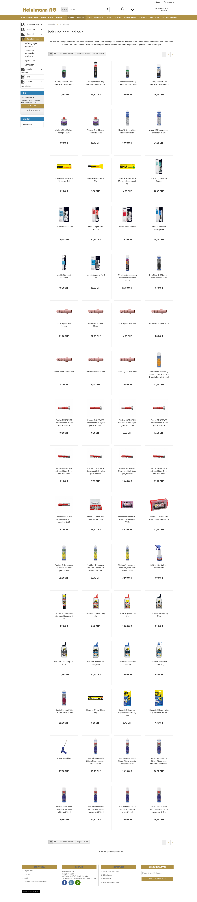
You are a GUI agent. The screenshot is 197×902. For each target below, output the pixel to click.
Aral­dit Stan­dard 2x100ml (64, 276)
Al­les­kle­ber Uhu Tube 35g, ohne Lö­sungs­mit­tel (127, 181)
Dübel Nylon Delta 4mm (127, 323)
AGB (26, 878)
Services (154, 17)
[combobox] (66, 54)
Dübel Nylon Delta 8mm (127, 372)
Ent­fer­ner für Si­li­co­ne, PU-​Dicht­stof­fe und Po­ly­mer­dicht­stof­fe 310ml (159, 374)
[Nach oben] (190, 898)
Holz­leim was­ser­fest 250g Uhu (95, 663)
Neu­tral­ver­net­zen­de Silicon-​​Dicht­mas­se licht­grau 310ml (64, 809)
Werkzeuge (47, 17)
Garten (118, 17)
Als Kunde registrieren (111, 871)
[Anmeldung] (122, 10)
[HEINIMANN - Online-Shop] (39, 9)
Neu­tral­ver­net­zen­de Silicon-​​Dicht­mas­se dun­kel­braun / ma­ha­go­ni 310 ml (159, 761)
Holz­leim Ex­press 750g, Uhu (127, 614)
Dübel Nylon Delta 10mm (64, 324)
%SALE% (143, 17)
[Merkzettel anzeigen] (133, 10)
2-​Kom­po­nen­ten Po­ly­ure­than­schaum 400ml (159, 83)
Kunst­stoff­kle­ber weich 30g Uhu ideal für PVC (159, 711)
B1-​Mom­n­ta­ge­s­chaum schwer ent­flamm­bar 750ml (127, 278)
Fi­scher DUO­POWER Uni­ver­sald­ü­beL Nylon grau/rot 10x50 (64, 423)
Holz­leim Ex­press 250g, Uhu (95, 614)
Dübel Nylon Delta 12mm (95, 324)
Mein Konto (107, 875)
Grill (108, 17)
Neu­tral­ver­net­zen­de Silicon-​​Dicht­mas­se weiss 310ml (127, 809)
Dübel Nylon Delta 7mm (95, 372)
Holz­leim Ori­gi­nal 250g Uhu (159, 614)
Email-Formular (82, 876)
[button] (50, 54)
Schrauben (29, 65)
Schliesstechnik (29, 17)
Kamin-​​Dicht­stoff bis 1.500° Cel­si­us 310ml (64, 711)
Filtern (32, 106)
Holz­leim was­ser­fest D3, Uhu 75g (159, 663)
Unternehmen (169, 17)
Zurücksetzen (32, 110)
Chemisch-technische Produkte (29, 53)
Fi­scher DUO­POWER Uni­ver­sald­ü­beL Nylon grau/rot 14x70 (159, 423)
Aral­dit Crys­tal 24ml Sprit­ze (159, 179)
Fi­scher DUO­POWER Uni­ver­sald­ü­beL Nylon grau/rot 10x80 (96, 423)
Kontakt (27, 874)
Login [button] (157, 2)
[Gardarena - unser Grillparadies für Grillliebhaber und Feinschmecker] (78, 882)
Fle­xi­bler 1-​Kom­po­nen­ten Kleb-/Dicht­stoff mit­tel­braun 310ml (95, 567)
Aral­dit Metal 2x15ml (64, 227)
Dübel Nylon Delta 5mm (159, 323)
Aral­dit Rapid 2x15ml (127, 227)
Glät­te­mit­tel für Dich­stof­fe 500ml (159, 566)
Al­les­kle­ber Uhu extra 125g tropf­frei (64, 179)
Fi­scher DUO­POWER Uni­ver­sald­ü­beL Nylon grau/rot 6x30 (96, 471)
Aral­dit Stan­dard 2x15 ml (96, 276)
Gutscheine (130, 17)
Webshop (89, 898)
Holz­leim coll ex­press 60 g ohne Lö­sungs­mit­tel (64, 616)
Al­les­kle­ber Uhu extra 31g (95, 179)
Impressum (29, 871)
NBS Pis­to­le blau (64, 758)
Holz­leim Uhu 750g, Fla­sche (64, 663)
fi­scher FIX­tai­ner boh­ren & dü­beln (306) (96, 518)
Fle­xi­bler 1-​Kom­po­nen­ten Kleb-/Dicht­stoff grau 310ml (64, 567)
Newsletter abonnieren (111, 882)
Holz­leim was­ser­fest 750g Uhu (127, 663)
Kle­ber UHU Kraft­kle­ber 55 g (95, 711)
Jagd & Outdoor (95, 17)
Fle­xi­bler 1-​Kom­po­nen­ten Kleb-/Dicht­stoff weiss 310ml (127, 567)
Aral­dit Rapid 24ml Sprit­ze (95, 228)
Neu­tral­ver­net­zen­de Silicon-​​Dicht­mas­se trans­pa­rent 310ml (96, 809)
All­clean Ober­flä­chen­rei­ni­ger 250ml (95, 131)
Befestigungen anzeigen (31, 45)
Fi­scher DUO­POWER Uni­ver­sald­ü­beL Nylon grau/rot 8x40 (159, 471)
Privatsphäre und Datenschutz (36, 882)
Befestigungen (76, 17)
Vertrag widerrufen (31, 891)
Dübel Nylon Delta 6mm (64, 372)
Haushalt (60, 17)
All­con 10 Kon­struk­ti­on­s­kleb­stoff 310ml (159, 131)
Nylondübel (30, 60)
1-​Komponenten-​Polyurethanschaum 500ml (64, 83)
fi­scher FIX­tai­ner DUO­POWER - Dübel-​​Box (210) (127, 519)
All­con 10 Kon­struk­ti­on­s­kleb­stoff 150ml (127, 131)
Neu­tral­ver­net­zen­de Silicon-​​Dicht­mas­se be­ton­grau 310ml (127, 761)
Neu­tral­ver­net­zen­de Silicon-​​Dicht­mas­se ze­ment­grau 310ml (159, 809)
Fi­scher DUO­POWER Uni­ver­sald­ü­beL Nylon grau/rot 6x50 (127, 471)
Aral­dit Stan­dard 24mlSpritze (159, 228)
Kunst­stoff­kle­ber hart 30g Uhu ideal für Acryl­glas (127, 712)
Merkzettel (170, 2)
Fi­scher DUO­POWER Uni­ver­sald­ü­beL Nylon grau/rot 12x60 (127, 423)
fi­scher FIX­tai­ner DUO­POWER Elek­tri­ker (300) (159, 518)
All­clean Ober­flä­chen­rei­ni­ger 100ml (64, 131)
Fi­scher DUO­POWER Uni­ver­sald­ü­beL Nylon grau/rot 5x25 (64, 471)
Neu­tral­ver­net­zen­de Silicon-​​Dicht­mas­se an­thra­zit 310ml (95, 761)
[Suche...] (107, 9)
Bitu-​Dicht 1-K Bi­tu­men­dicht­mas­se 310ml (159, 276)
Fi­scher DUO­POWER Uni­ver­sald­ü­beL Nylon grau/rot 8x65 (64, 519)
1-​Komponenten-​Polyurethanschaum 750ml (95, 83)
